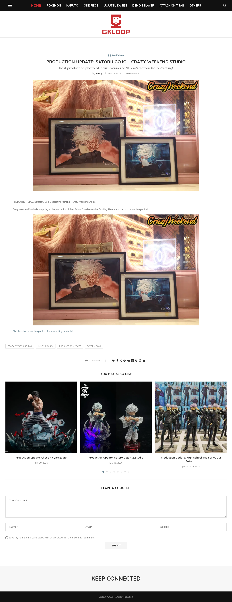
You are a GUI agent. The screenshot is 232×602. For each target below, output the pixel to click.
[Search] (225, 5)
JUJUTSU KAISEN (45, 346)
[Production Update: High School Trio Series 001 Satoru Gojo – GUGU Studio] (191, 417)
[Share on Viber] (140, 360)
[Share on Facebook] (117, 360)
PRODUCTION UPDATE (70, 346)
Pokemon (54, 5)
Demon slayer (143, 5)
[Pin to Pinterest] (124, 360)
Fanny (99, 73)
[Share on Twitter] (120, 360)
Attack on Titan (172, 5)
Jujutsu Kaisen (115, 5)
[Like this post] (113, 360)
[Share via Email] (144, 360)
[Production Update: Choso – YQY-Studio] (41, 417)
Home (36, 5)
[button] (10, 427)
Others (195, 5)
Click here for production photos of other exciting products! (42, 331)
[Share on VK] (128, 360)
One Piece (91, 5)
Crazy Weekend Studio (20, 346)
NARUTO (72, 5)
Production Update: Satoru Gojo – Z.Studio (116, 457)
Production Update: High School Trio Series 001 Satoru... (191, 459)
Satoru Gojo (94, 346)
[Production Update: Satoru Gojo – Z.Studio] (116, 417)
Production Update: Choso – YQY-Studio (41, 457)
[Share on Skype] (136, 360)
